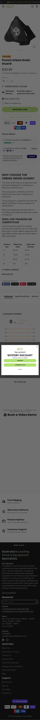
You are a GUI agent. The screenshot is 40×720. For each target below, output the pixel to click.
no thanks (20, 369)
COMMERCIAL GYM (20, 365)
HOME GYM (20, 360)
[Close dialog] (37, 346)
